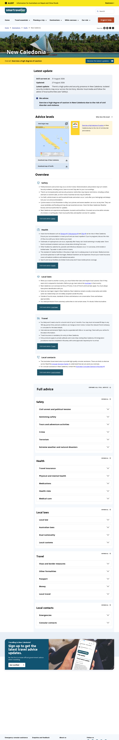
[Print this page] (104, 28)
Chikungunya (72, 234)
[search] (97, 11)
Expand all (104, 399)
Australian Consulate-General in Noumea (89, 367)
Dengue (63, 234)
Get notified (14, 665)
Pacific (26, 28)
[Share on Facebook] (110, 28)
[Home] (16, 10)
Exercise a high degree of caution (93, 125)
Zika (82, 234)
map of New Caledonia (52, 160)
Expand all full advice (98, 387)
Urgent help (106, 20)
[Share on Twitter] (113, 28)
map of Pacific (49, 166)
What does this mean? (103, 117)
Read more (109, 3)
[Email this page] (107, 28)
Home (7, 20)
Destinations (16, 28)
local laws (88, 283)
